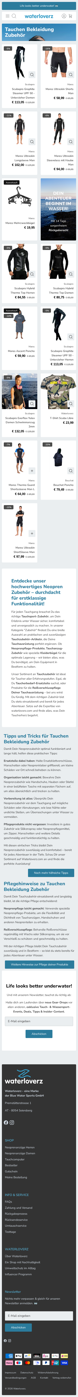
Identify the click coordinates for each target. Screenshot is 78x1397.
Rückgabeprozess (16, 1214)
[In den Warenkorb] (32, 470)
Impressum (10, 1372)
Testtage (10, 1232)
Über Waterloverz (16, 1256)
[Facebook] (6, 1122)
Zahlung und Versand (18, 1208)
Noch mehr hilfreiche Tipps (51, 873)
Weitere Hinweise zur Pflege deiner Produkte (39, 964)
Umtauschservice (16, 1226)
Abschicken (39, 1034)
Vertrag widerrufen (61, 1377)
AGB (33, 1377)
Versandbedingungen (16, 1377)
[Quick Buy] (32, 74)
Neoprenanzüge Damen (20, 1153)
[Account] (62, 16)
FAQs (8, 1202)
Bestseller (11, 1165)
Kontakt (44, 1377)
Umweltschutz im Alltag (20, 1268)
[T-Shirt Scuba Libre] (58, 391)
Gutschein (11, 1171)
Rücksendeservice (16, 1220)
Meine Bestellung (16, 1177)
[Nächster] (71, 6)
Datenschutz (26, 1372)
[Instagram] (12, 1122)
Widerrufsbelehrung (48, 1372)
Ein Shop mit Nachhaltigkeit (22, 1262)
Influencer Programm (18, 1274)
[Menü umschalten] (7, 16)
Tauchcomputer (14, 1159)
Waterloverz (19, 1388)
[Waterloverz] (39, 16)
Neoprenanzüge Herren (20, 1147)
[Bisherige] (7, 6)
